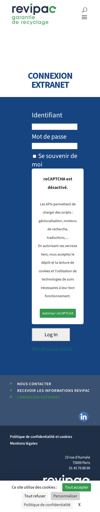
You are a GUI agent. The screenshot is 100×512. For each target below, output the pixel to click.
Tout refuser (35, 496)
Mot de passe (49, 136)
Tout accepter (76, 487)
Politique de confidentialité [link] (47, 505)
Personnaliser (65, 496)
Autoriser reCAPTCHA (57, 313)
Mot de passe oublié (52, 348)
